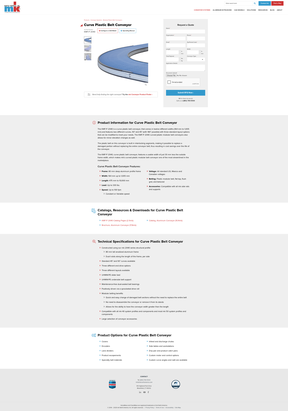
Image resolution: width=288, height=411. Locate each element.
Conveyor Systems (202, 10)
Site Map (178, 408)
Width (189, 49)
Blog (272, 10)
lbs (182, 58)
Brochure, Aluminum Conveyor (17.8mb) (119, 225)
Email (168, 42)
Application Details (171, 63)
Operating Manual (129, 31)
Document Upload (171, 73)
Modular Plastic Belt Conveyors (112, 20)
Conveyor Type (191, 56)
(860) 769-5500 (145, 380)
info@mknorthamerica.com (144, 382)
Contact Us (265, 3)
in (181, 51)
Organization (170, 35)
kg (182, 60)
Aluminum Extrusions (222, 10)
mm (182, 53)
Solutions (251, 10)
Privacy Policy (149, 408)
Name (168, 28)
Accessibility (169, 408)
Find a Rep (277, 3)
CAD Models (239, 10)
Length (168, 49)
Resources (263, 10)
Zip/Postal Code (192, 42)
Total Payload (170, 56)
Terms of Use (160, 408)
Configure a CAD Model (108, 31)
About (279, 10)
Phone (189, 35)
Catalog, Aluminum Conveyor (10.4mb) (165, 220)
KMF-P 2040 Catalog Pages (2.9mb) (117, 220)
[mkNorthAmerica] (12, 7)
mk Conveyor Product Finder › (140, 94)
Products (86, 20)
